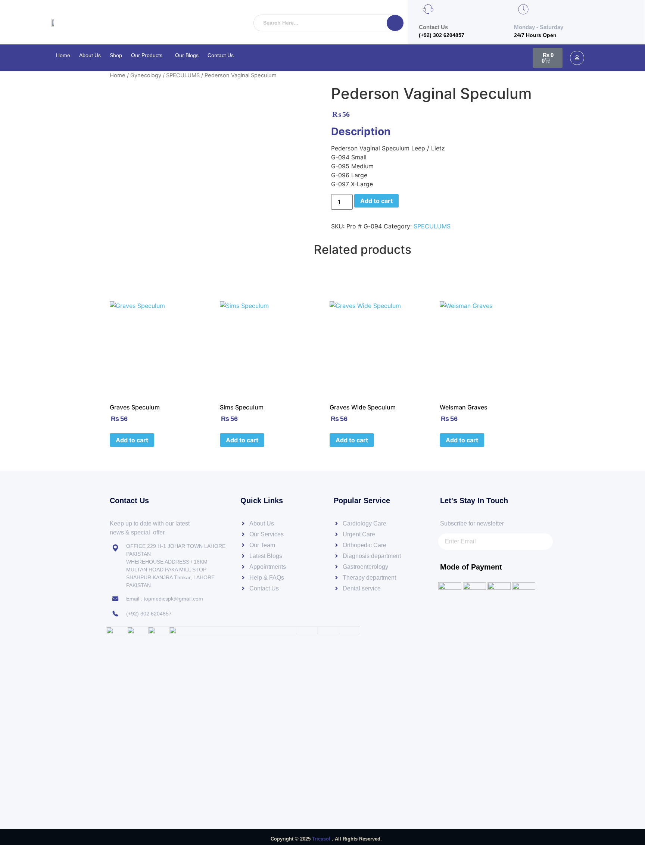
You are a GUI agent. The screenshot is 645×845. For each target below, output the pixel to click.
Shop (116, 55)
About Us (90, 55)
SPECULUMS (183, 75)
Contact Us (221, 55)
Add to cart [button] (132, 440)
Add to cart (376, 201)
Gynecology (145, 75)
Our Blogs (187, 55)
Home (63, 55)
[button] (149, 55)
